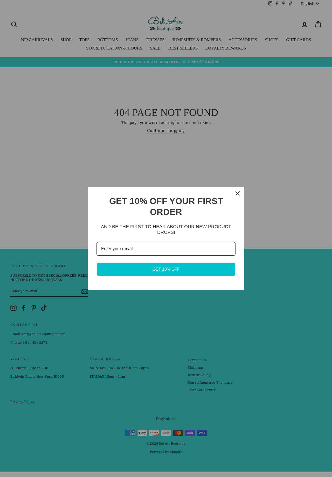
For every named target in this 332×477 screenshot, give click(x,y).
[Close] (237, 193)
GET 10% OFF (166, 269)
